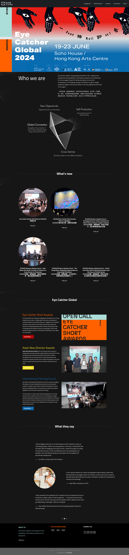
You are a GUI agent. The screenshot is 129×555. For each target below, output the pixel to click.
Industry (107, 3)
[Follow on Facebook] (85, 532)
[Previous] (4, 39)
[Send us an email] (94, 532)
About (125, 3)
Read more (32, 226)
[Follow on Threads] (91, 532)
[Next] (124, 39)
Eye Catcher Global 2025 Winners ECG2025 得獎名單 (32, 220)
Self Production (98, 3)
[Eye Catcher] (7, 3)
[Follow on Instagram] (88, 532)
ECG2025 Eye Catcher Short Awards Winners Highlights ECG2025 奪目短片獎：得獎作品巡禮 (64, 221)
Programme (87, 3)
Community (117, 3)
